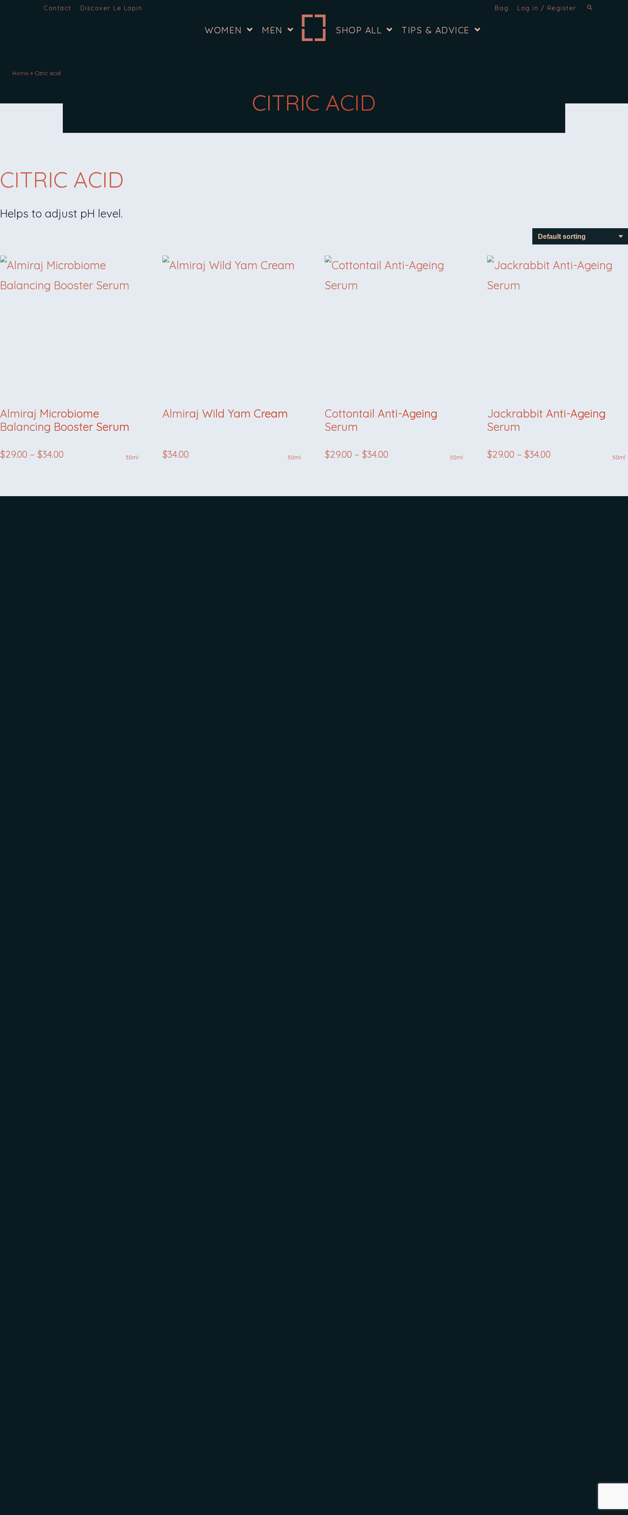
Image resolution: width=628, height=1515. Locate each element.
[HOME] (313, 28)
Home (20, 73)
